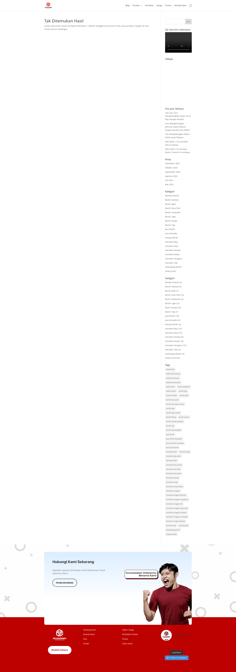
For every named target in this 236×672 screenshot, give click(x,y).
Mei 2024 (169, 184)
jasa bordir (170, 434)
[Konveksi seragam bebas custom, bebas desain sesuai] (180, 646)
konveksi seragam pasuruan (177, 508)
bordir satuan (184, 417)
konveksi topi (171, 525)
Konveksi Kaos (171, 246)
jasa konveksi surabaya (175, 443)
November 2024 (172, 163)
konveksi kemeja (172, 478)
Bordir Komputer (173, 212)
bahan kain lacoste (173, 382)
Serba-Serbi (170, 271)
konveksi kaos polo (173, 469)
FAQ (85, 639)
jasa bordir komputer (174, 439)
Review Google (59, 650)
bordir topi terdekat (173, 430)
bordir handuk (171, 395)
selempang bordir (173, 530)
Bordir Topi (170, 225)
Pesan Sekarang (64, 583)
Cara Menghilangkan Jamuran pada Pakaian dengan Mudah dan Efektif (177, 126)
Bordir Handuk (172, 200)
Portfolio (149, 5)
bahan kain (170, 369)
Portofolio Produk (130, 634)
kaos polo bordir (172, 447)
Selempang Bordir (173, 267)
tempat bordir (171, 534)
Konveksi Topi (171, 263)
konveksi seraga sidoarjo (175, 521)
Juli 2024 (169, 180)
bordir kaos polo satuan (175, 404)
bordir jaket (184, 395)
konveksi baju (185, 452)
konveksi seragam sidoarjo (176, 512)
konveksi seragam (173, 491)
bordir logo (170, 408)
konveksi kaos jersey (174, 465)
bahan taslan (171, 391)
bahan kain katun (172, 378)
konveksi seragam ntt (174, 504)
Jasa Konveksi (171, 233)
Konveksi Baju (171, 242)
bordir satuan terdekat (174, 421)
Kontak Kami (180, 5)
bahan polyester (184, 386)
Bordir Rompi (171, 221)
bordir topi (170, 426)
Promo (168, 5)
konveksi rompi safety (174, 486)
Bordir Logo (170, 216)
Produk (136, 5)
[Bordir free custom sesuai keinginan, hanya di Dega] (188, 646)
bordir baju (183, 391)
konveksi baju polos (173, 456)
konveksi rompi (172, 482)
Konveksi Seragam (173, 258)
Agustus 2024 (171, 176)
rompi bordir (183, 525)
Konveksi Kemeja (173, 250)
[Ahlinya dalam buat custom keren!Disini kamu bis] (172, 646)
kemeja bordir (171, 452)
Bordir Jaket (170, 204)
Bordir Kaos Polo (172, 208)
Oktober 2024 (171, 167)
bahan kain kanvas (173, 374)
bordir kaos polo (172, 400)
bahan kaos (170, 386)
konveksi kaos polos (173, 473)
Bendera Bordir (172, 195)
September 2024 (172, 172)
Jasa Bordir (170, 229)
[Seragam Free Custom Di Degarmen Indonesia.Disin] (164, 646)
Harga (159, 5)
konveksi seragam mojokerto (177, 499)
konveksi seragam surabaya (177, 517)
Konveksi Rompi (172, 254)
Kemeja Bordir (171, 237)
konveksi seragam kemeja (176, 495)
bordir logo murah (173, 413)
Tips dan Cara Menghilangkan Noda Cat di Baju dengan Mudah (178, 116)
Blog (128, 5)
